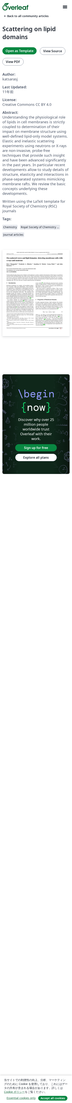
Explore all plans (36, 457)
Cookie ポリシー (14, 1092)
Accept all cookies (53, 1098)
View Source (52, 51)
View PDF (13, 62)
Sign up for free (36, 448)
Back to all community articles (26, 16)
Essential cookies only (21, 1098)
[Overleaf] (15, 7)
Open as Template (19, 51)
